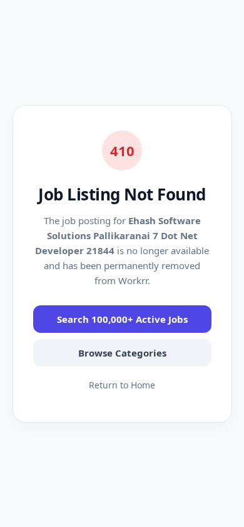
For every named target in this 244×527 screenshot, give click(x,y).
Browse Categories (122, 353)
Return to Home (122, 385)
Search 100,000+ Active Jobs (122, 319)
